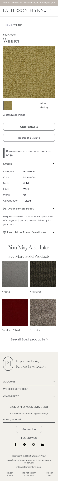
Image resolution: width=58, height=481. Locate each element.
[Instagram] (33, 444)
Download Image (15, 115)
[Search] (45, 11)
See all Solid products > (29, 339)
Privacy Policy (9, 474)
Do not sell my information (29, 474)
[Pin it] (24, 444)
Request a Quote (29, 137)
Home (8, 25)
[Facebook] (15, 444)
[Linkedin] (42, 444)
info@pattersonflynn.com (29, 467)
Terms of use (48, 474)
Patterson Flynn (38, 456)
